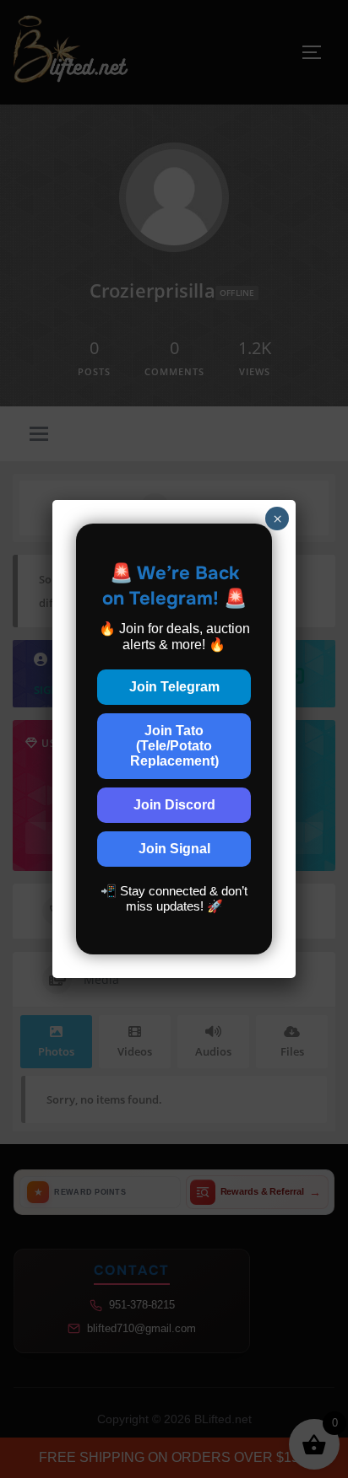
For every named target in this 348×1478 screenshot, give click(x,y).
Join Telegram (174, 687)
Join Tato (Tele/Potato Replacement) (174, 745)
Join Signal (174, 848)
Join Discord (174, 805)
